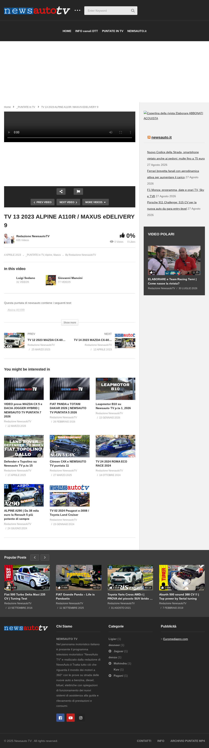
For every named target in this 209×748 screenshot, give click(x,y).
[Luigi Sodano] (9, 280)
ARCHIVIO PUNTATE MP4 (187, 740)
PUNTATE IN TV (112, 31)
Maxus (57, 254)
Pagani (118, 675)
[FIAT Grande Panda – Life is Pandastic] (78, 578)
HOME (67, 31)
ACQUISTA (151, 118)
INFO (160, 740)
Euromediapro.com (175, 639)
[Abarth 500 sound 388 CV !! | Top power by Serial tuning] (182, 578)
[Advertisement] (104, 71)
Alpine (48, 254)
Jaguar (118, 651)
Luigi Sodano (25, 278)
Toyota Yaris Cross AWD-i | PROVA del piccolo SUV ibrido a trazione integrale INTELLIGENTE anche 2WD (129, 596)
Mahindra (120, 663)
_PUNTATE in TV (35, 254)
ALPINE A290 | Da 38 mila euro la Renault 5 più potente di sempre (21, 515)
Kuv (117, 669)
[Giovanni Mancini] (51, 280)
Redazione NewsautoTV (32, 236)
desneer (115, 645)
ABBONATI (196, 113)
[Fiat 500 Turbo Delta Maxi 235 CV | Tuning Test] (27, 578)
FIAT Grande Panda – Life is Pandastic (75, 596)
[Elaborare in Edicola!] (166, 113)
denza (113, 657)
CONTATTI (144, 740)
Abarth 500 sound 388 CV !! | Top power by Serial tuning (179, 596)
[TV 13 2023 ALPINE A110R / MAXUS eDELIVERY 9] (24, 389)
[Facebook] (60, 718)
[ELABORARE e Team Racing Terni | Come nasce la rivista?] (174, 260)
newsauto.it (161, 137)
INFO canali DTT (86, 31)
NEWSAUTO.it (137, 31)
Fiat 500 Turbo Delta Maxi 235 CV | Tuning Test (24, 596)
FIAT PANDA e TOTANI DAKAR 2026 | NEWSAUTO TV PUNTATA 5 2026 (68, 408)
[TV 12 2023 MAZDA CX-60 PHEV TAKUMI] (35, 346)
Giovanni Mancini (70, 278)
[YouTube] (71, 718)
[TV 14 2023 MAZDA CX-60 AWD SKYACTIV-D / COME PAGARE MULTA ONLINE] (105, 346)
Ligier (113, 639)
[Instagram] (81, 718)
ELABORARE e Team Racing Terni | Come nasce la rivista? (172, 281)
